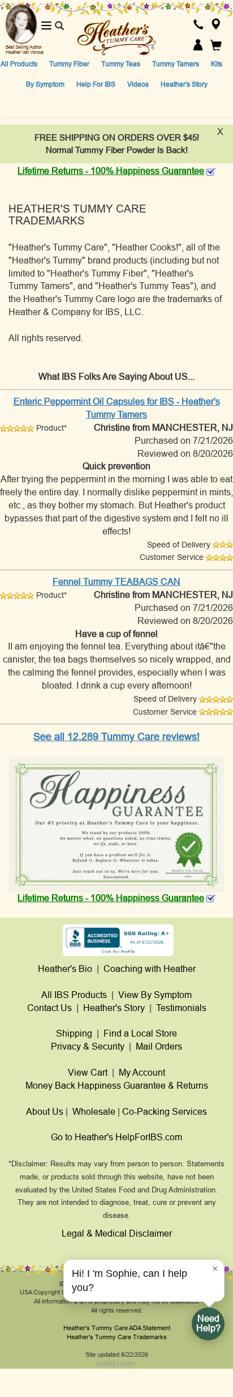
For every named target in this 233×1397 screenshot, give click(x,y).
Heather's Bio (65, 969)
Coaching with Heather (149, 969)
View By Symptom (155, 995)
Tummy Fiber (69, 64)
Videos (138, 84)
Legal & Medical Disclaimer (117, 1233)
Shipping (74, 1033)
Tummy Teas (120, 64)
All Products (19, 64)
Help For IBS (95, 84)
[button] (198, 26)
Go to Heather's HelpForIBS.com (116, 1137)
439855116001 (116, 1363)
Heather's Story (184, 84)
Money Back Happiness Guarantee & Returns (116, 1085)
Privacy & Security (87, 1046)
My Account (142, 1072)
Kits (216, 64)
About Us (44, 1111)
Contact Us (49, 1008)
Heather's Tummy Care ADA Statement (116, 1327)
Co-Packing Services (164, 1111)
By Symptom (45, 84)
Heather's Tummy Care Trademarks (117, 1337)
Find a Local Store (140, 1033)
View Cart (87, 1072)
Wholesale (93, 1111)
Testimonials (181, 1008)
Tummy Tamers (175, 64)
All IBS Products (74, 995)
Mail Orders (159, 1046)
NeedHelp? (208, 1323)
